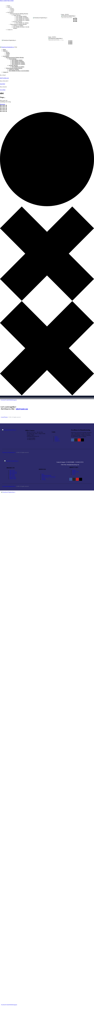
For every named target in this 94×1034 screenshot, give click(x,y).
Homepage (2, 104)
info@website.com (4, 78)
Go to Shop (2, 89)
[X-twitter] (82, 439)
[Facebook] (72, 439)
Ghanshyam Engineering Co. (9, 452)
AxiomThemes (4, 417)
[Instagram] (75, 439)
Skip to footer (10, 0)
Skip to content (3, 0)
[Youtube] (79, 439)
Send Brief (2, 83)
